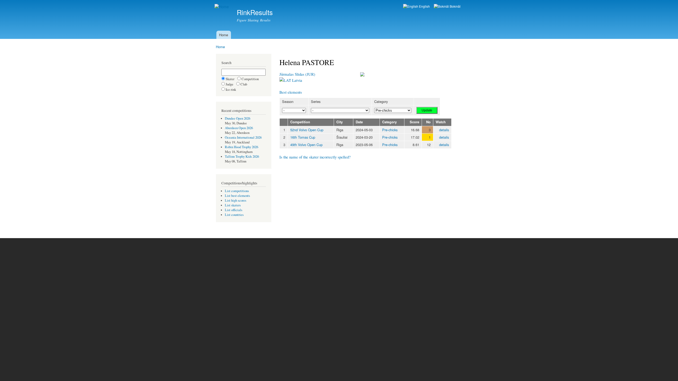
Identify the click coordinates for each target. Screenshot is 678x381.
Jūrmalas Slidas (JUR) (297, 74)
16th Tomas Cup (302, 137)
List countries (234, 214)
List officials (233, 210)
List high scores (235, 200)
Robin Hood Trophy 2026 (241, 147)
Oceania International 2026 (243, 137)
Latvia (296, 80)
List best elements (237, 195)
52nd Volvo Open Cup (306, 129)
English (424, 6)
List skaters (233, 205)
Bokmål (455, 6)
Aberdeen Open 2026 (239, 128)
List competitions (237, 191)
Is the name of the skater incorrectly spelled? (315, 157)
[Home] (222, 6)
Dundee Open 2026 (237, 118)
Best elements (290, 92)
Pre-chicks (390, 129)
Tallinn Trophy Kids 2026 (242, 156)
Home (223, 34)
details (444, 129)
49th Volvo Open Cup (306, 144)
